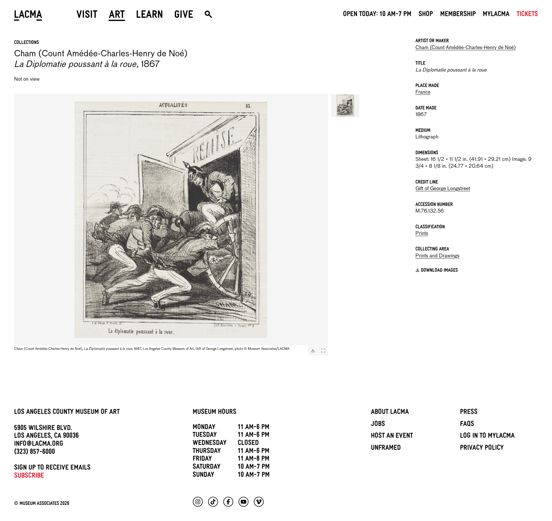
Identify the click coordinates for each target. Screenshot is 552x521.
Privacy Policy (482, 448)
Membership (458, 15)
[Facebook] (228, 502)
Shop (426, 15)
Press (469, 412)
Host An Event (392, 436)
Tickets (527, 15)
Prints (421, 233)
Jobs (378, 425)
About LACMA (390, 412)
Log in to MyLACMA (487, 436)
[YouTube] (243, 502)
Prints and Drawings (437, 256)
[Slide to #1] (345, 105)
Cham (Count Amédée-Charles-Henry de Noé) (465, 47)
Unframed (386, 448)
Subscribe (29, 476)
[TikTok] (213, 502)
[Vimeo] (259, 502)
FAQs (467, 425)
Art (117, 16)
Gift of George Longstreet (442, 188)
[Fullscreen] (323, 350)
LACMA (28, 16)
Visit (86, 16)
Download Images (439, 271)
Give (183, 16)
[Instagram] (198, 502)
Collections (26, 43)
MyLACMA (496, 15)
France (422, 92)
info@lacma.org (38, 444)
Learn (149, 16)
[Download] (313, 350)
